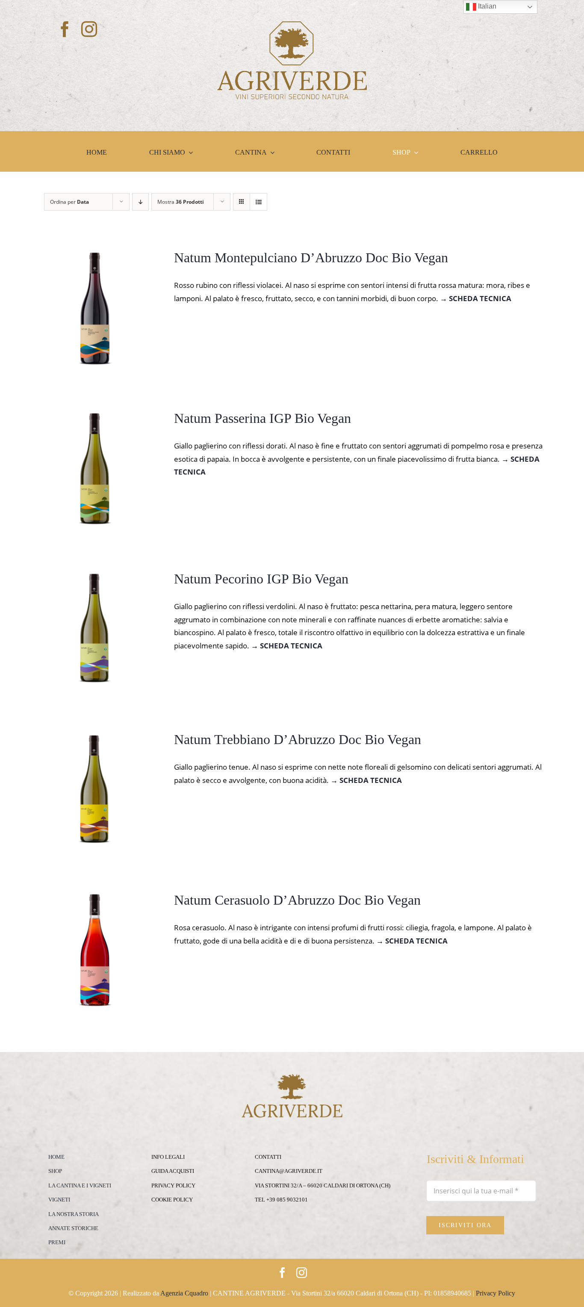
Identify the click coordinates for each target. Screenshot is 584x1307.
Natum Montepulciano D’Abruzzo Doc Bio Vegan (311, 257)
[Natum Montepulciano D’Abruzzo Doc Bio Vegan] (94, 255)
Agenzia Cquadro (184, 1293)
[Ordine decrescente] (140, 202)
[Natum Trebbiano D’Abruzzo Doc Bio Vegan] (94, 737)
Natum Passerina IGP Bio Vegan (262, 418)
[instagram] (89, 29)
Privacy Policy (495, 1293)
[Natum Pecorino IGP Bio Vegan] (94, 576)
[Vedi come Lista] (258, 201)
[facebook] (65, 29)
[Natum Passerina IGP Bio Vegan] (94, 416)
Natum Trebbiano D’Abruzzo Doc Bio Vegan (297, 739)
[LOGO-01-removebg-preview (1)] (292, 25)
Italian (486, 6)
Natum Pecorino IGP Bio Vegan (261, 578)
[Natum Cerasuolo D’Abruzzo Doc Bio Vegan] (94, 898)
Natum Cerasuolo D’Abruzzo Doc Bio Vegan (297, 900)
